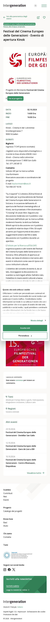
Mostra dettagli (37, 321)
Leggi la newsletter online (16, 590)
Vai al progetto (15, 98)
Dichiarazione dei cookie (36, 612)
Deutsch (6, 607)
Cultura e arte (30, 402)
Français (13, 607)
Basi (5, 522)
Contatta (7, 537)
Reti (5, 496)
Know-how (8, 519)
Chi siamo (7, 533)
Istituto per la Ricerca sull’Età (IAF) (22, 245)
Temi (5, 545)
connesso (19, 380)
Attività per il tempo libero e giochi (19, 400)
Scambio (7, 489)
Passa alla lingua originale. (14, 26)
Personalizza (23, 336)
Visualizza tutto (34, 473)
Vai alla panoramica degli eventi (16, 17)
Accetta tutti (25, 328)
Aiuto (5, 525)
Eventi (6, 500)
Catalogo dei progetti (12, 511)
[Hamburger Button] (44, 6)
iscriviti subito (12, 586)
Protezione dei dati (10, 614)
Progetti (7, 507)
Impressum (22, 612)
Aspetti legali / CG (10, 612)
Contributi (7, 493)
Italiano (20, 607)
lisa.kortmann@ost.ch (21, 183)
